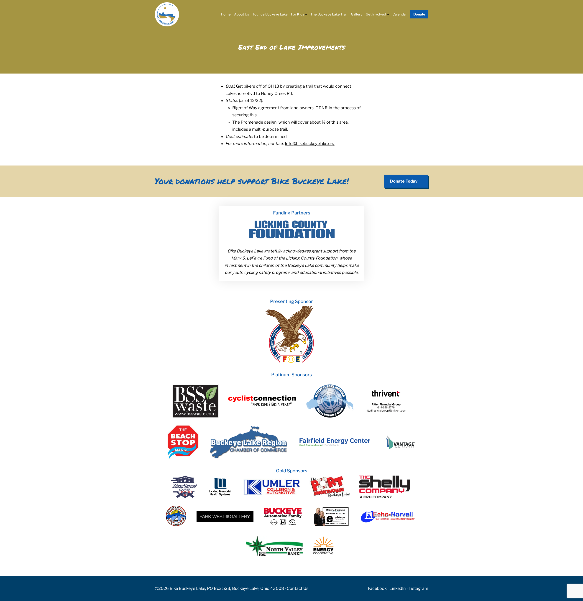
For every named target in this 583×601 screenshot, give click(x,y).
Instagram (418, 588)
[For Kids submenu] (306, 14)
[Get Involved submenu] (388, 14)
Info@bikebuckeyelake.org (310, 143)
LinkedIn (397, 588)
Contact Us (297, 588)
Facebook (377, 588)
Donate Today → (406, 181)
